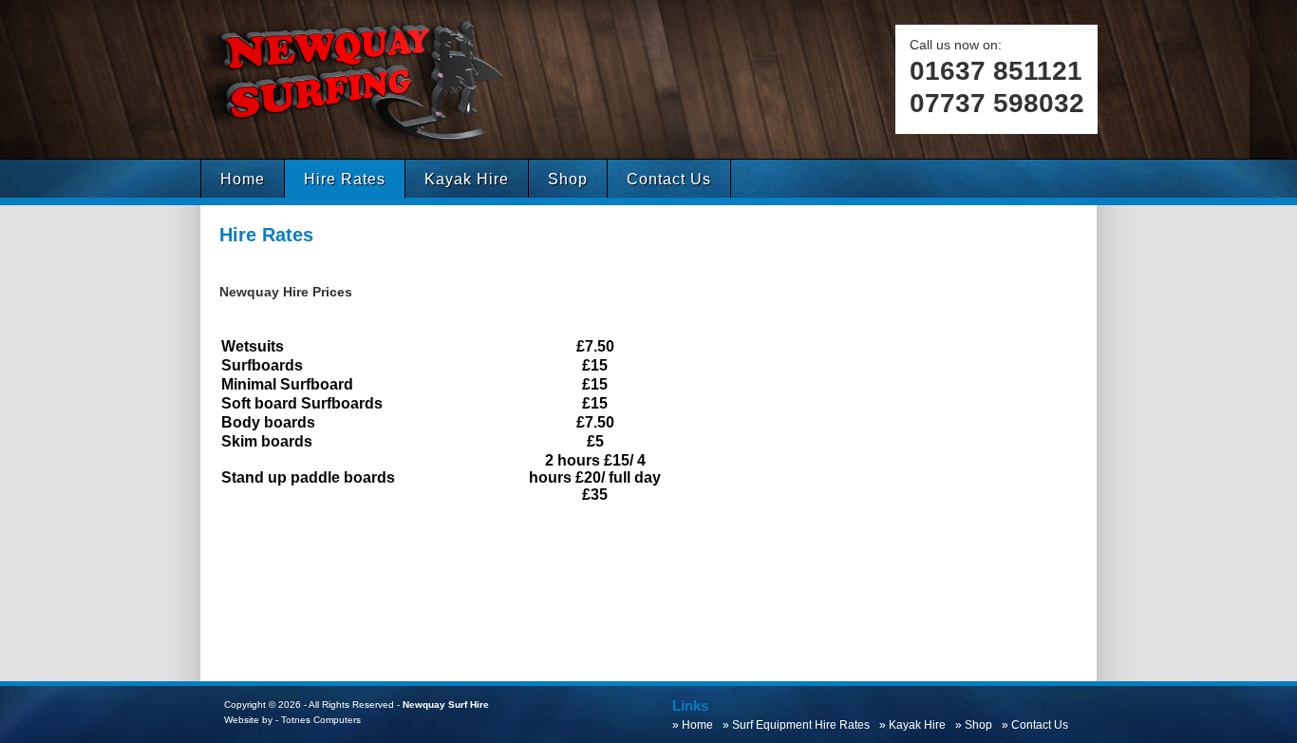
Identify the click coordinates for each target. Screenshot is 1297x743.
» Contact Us (1038, 725)
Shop (568, 179)
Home (242, 179)
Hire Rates (344, 179)
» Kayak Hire (915, 725)
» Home (695, 725)
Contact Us (669, 179)
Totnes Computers (321, 719)
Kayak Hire (466, 179)
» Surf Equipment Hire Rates (799, 725)
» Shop (976, 725)
